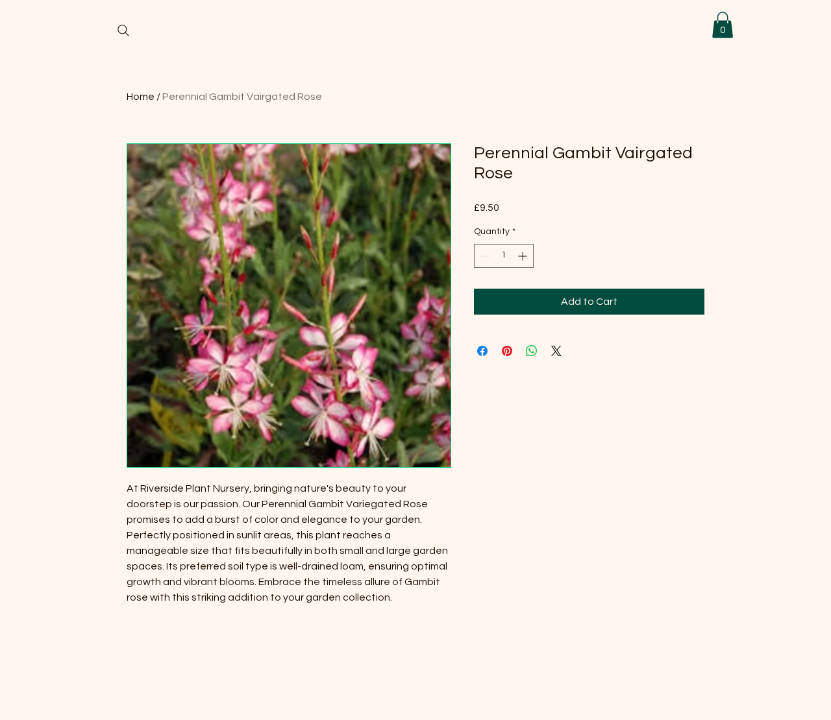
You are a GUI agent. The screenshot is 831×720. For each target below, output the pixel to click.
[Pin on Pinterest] (507, 351)
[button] (723, 25)
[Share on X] (556, 351)
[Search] (123, 30)
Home (141, 96)
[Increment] (523, 256)
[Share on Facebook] (482, 351)
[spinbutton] (503, 256)
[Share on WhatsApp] (532, 351)
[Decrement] (484, 256)
